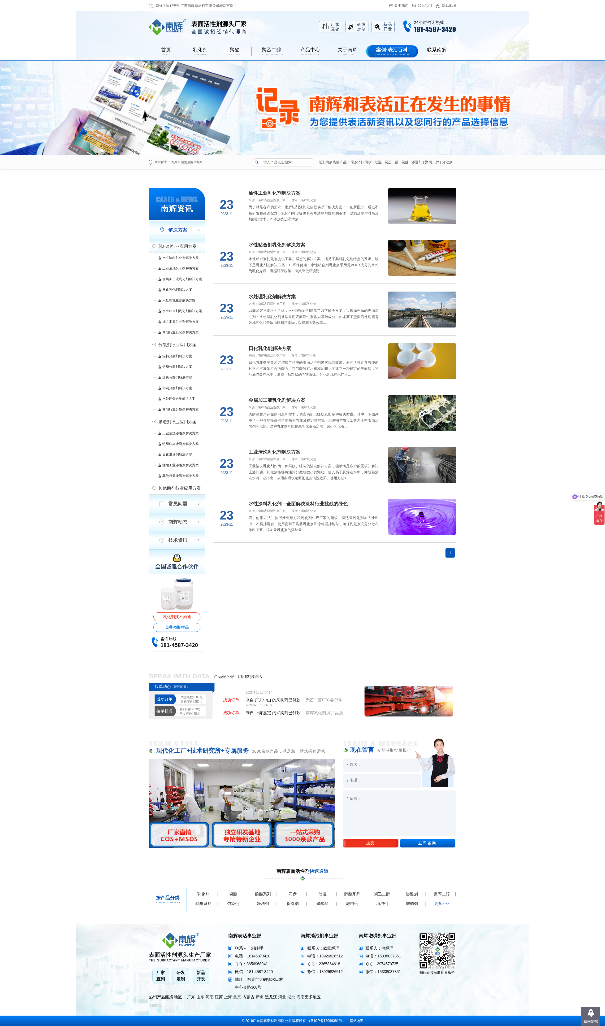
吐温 (378, 162)
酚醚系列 (263, 894)
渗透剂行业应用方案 (177, 421)
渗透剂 (416, 162)
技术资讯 (178, 540)
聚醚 (405, 162)
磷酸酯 (322, 903)
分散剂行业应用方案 (177, 344)
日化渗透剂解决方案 (177, 454)
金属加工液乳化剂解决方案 (182, 279)
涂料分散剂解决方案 (177, 356)
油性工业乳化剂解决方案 (180, 321)
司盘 (368, 162)
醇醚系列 (352, 894)
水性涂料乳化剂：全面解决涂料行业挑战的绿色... (300, 503)
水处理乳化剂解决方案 (178, 300)
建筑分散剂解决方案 (177, 377)
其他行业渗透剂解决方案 (180, 476)
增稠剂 (412, 903)
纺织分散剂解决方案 (177, 367)
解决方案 (178, 229)
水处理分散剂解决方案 (178, 399)
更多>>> (441, 903)
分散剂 (447, 162)
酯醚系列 (203, 903)
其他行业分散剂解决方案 (180, 409)
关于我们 (401, 6)
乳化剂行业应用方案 (177, 246)
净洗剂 (263, 903)
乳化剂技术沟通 (177, 617)
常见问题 (178, 503)
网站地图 (449, 6)
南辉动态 (178, 521)
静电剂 (352, 903)
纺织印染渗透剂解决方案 (180, 444)
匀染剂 (233, 903)
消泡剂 (382, 903)
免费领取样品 (177, 627)
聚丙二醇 (432, 162)
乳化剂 (356, 162)
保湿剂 (293, 903)
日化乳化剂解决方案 (177, 290)
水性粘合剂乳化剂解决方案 (182, 311)
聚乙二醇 (392, 162)
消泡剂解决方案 (192, 162)
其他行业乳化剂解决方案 (180, 332)
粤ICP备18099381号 (326, 1021)
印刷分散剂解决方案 (177, 388)
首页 (174, 162)
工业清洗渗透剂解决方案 (180, 433)
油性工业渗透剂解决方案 (180, 465)
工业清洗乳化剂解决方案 (180, 268)
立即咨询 (427, 843)
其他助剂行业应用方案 (179, 488)
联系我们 (425, 6)
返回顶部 (591, 1022)
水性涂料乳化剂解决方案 (180, 258)
